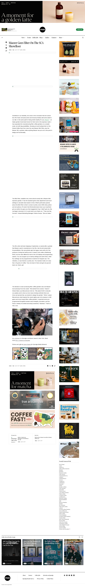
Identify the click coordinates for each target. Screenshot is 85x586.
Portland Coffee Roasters (64, 516)
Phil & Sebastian (62, 515)
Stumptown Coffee (63, 523)
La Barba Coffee (62, 495)
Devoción (61, 484)
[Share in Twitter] (6, 45)
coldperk (61, 477)
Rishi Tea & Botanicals (64, 519)
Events (10, 49)
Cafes (19, 441)
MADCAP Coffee (63, 498)
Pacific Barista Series (64, 512)
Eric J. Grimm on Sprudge (23, 340)
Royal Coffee (62, 520)
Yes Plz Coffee (62, 527)
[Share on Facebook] (6, 42)
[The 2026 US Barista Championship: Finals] (53, 552)
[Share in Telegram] (6, 48)
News (36, 440)
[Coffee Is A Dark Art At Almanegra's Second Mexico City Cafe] (20, 439)
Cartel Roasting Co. (63, 475)
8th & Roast (61, 464)
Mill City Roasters (63, 502)
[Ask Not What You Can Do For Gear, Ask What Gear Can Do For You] (11, 552)
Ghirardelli (61, 489)
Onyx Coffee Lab (63, 510)
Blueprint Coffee (62, 472)
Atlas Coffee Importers (64, 468)
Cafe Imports (62, 474)
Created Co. (61, 481)
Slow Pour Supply (63, 522)
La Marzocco (62, 496)
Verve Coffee (62, 526)
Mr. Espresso (62, 505)
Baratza (61, 470)
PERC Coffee (62, 513)
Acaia (60, 465)
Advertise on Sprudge (48, 575)
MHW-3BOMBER (63, 499)
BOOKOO (61, 471)
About (24, 575)
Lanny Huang (27, 344)
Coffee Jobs (37, 575)
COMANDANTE (62, 478)
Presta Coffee (62, 517)
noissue (61, 508)
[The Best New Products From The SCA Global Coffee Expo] (44, 439)
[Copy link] (6, 50)
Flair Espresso (62, 488)
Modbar (61, 503)
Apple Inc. (61, 467)
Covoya (61, 479)
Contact (30, 575)
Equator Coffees (62, 486)
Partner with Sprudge (64, 529)
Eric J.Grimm (15, 338)
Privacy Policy (40, 579)
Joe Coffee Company (64, 492)
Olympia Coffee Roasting (64, 509)
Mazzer (47, 120)
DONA (60, 485)
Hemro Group (62, 491)
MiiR (60, 501)
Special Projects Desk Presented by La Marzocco (11, 30)
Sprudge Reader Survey (28, 579)
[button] (2, 38)
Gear (13, 49)
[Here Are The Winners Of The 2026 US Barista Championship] (32, 552)
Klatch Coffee (62, 493)
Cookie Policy (50, 579)
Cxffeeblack (61, 482)
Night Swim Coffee (63, 506)
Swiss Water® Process (64, 524)
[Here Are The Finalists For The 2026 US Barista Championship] (73, 552)
